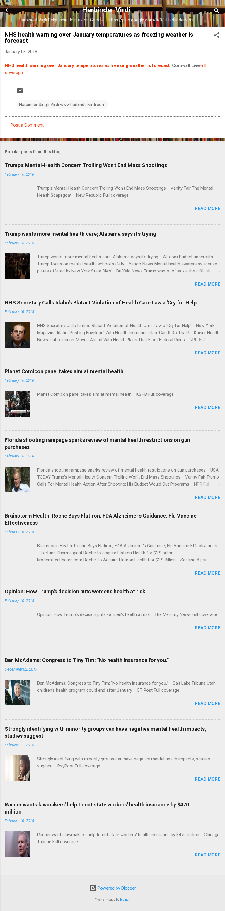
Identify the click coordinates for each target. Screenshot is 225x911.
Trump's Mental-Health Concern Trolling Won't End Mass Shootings (86, 165)
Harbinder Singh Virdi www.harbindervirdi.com (62, 104)
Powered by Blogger (116, 888)
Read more (207, 208)
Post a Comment (27, 125)
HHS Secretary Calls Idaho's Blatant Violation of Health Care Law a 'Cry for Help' (101, 302)
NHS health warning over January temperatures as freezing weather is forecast (87, 65)
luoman (125, 900)
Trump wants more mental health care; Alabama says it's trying (80, 234)
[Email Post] (19, 92)
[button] (216, 36)
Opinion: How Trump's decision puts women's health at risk (75, 591)
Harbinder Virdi (106, 10)
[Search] (216, 12)
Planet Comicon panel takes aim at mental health (64, 371)
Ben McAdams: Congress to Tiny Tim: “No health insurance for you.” (87, 660)
